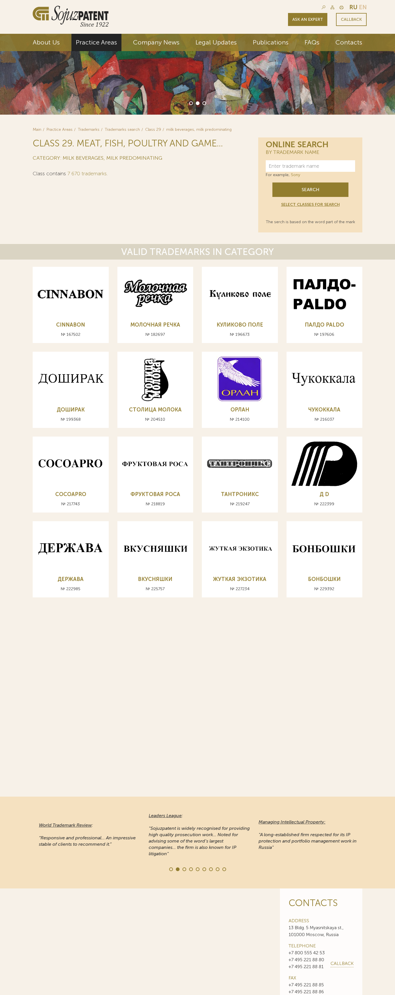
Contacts (348, 42)
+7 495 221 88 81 (306, 966)
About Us (46, 42)
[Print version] (341, 7)
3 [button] (203, 102)
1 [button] (190, 102)
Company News (156, 42)
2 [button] (197, 102)
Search (310, 189)
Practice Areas (96, 42)
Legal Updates (216, 42)
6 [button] (203, 868)
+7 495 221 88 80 (306, 959)
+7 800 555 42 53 (307, 952)
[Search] (323, 7)
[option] (197, 74)
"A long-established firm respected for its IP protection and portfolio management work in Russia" (306, 834)
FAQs (312, 42)
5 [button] (197, 868)
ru (353, 7)
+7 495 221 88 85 (306, 984)
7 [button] (210, 868)
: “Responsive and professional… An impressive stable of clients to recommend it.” (85, 834)
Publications (271, 42)
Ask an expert (307, 19)
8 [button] (217, 868)
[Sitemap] (332, 7)
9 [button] (223, 868)
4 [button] (190, 868)
